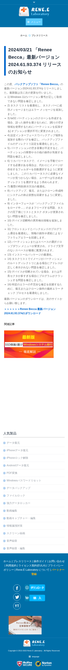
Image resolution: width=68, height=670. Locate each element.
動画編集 (12, 510)
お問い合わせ (57, 561)
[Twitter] (17, 597)
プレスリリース (22, 561)
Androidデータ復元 (18, 465)
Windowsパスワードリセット (24, 480)
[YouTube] (17, 606)
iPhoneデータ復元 (17, 450)
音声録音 (12, 540)
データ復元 (13, 442)
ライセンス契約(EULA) (32, 565)
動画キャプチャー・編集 (21, 518)
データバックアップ (18, 488)
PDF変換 (12, 473)
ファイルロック (16, 495)
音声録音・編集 (16, 548)
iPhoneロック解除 (17, 457)
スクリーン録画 (16, 533)
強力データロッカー (18, 503)
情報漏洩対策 (14, 525)
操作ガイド (40, 561)
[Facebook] (17, 588)
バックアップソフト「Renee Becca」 (37, 84)
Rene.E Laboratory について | (33, 569)
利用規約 (11, 565)
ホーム (7, 561)
